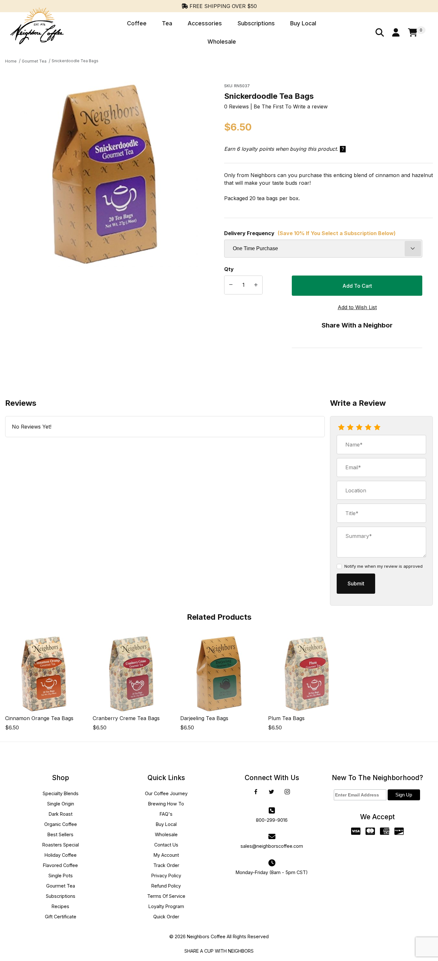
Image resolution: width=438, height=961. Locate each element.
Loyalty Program (166, 906)
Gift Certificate (60, 916)
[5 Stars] (377, 427)
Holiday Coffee (61, 855)
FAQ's (166, 814)
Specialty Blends (61, 793)
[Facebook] (256, 792)
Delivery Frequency (310, 233)
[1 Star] (341, 427)
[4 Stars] (368, 427)
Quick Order (166, 916)
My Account (166, 855)
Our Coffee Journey (166, 793)
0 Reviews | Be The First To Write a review (276, 106)
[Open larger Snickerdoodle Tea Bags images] (105, 174)
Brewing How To (166, 803)
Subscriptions (60, 896)
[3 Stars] (359, 427)
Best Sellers (60, 834)
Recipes (60, 906)
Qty (229, 269)
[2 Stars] (350, 427)
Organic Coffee (60, 824)
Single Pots (60, 875)
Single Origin (60, 803)
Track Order (166, 865)
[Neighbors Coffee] (37, 32)
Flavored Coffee (60, 865)
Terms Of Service (166, 896)
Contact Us (166, 844)
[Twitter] (271, 792)
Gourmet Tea (60, 886)
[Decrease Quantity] (230, 285)
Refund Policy (166, 886)
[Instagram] (287, 792)
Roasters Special (60, 844)
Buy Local (166, 824)
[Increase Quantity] (255, 285)
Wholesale (166, 834)
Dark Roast (60, 814)
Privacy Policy (166, 875)
